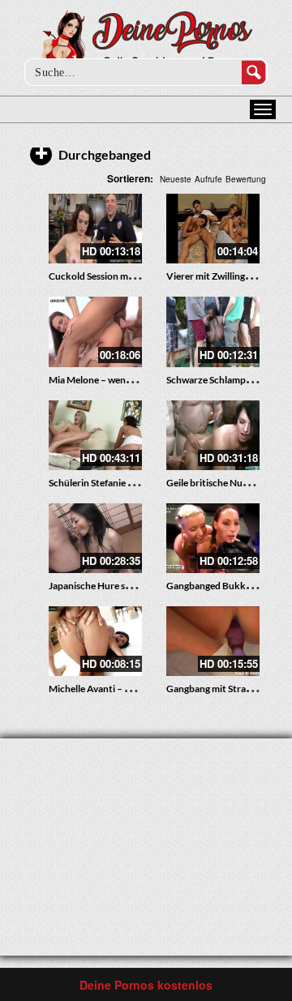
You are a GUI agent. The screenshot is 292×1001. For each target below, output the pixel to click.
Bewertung (245, 179)
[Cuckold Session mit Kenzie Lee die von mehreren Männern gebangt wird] (95, 228)
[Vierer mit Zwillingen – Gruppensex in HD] (213, 228)
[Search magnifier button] (254, 72)
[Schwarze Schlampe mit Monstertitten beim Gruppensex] (213, 331)
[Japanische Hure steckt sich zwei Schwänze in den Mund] (95, 538)
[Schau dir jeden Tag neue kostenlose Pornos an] (146, 42)
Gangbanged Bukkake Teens (226, 586)
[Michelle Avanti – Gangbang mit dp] (95, 641)
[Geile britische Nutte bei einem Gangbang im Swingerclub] (213, 435)
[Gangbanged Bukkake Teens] (213, 538)
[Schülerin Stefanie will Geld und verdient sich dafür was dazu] (95, 435)
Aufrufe (208, 179)
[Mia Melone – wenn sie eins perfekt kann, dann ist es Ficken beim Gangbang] (95, 331)
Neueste (175, 179)
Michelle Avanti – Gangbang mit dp (123, 688)
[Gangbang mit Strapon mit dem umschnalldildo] (213, 641)
